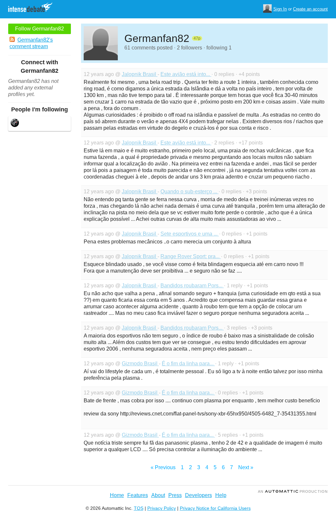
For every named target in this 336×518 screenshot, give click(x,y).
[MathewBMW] (14, 124)
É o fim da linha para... (188, 363)
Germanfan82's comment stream (31, 43)
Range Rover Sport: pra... (190, 256)
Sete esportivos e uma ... (189, 234)
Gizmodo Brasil (140, 363)
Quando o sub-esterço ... (189, 191)
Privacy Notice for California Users (215, 508)
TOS (138, 508)
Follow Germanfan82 (39, 28)
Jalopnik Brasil (140, 74)
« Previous (163, 467)
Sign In (280, 9)
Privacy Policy (161, 508)
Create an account (310, 9)
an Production (293, 491)
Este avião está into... (185, 74)
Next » (245, 467)
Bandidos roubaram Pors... (192, 285)
